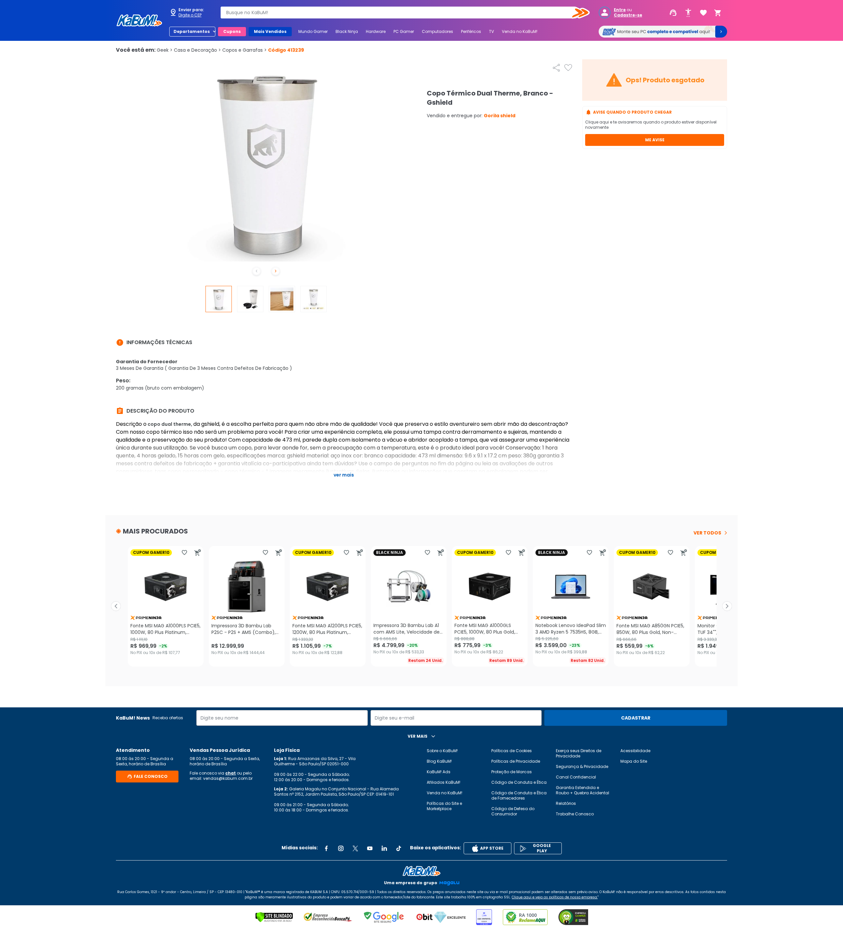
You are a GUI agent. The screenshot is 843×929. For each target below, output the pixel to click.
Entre (620, 10)
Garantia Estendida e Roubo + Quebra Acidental (582, 790)
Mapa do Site (633, 761)
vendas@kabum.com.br (228, 778)
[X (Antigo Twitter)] (355, 848)
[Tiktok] (399, 848)
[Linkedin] (384, 848)
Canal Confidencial (576, 777)
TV (491, 31)
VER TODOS (707, 533)
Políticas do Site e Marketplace (444, 806)
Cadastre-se (628, 15)
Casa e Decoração (197, 50)
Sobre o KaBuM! (442, 750)
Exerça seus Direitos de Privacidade (578, 753)
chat (230, 773)
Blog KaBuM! (439, 761)
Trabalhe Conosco (575, 814)
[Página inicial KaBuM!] (139, 20)
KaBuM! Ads (438, 772)
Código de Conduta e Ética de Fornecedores (519, 795)
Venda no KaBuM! (519, 31)
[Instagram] (341, 848)
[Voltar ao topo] (421, 871)
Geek (165, 50)
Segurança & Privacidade (582, 766)
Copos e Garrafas (244, 50)
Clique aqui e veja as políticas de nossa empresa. (555, 897)
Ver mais (344, 475)
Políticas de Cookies (511, 750)
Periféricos (471, 31)
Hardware (376, 31)
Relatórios (566, 803)
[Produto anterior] (116, 606)
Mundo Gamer (313, 31)
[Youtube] (370, 848)
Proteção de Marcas (511, 772)
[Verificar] (274, 917)
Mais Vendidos (270, 31)
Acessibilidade (635, 750)
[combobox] (400, 12)
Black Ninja (347, 31)
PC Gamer (404, 31)
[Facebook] (326, 848)
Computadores (437, 31)
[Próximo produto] (727, 606)
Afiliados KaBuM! (443, 782)
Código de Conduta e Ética (519, 782)
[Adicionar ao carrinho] (198, 553)
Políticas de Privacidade (515, 761)
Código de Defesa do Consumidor (512, 811)
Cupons (232, 31)
